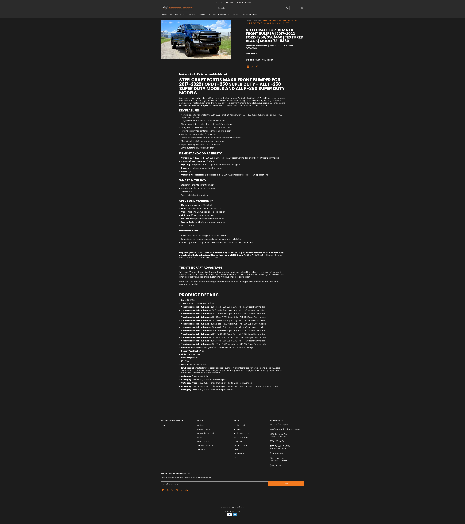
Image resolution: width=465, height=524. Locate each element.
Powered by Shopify (232, 511)
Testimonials (239, 453)
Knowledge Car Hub (205, 433)
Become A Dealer (241, 437)
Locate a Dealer (204, 429)
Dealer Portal (239, 425)
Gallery (200, 437)
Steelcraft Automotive (256, 46)
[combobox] (251, 8)
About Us (237, 429)
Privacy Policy (203, 441)
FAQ (235, 457)
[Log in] (302, 8)
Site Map (201, 449)
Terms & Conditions (205, 445)
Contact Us (238, 441)
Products (257, 21)
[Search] (288, 8)
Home (248, 21)
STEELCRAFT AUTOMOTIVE (230, 507)
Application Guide (241, 433)
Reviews (200, 425)
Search (164, 425)
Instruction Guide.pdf (263, 59)
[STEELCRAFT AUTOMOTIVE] (188, 8)
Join (286, 484)
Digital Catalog (240, 445)
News (236, 449)
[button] (247, 67)
